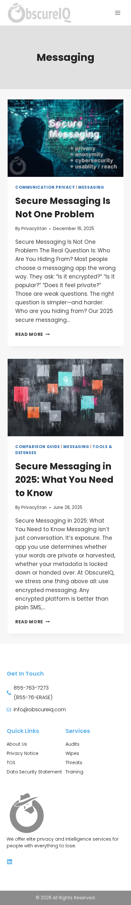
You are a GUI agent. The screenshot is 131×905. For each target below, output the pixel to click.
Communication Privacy (45, 187)
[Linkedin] (9, 862)
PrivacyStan (34, 229)
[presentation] (65, 138)
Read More (32, 334)
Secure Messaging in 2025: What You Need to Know (64, 479)
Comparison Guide (37, 446)
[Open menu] (117, 13)
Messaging (91, 187)
